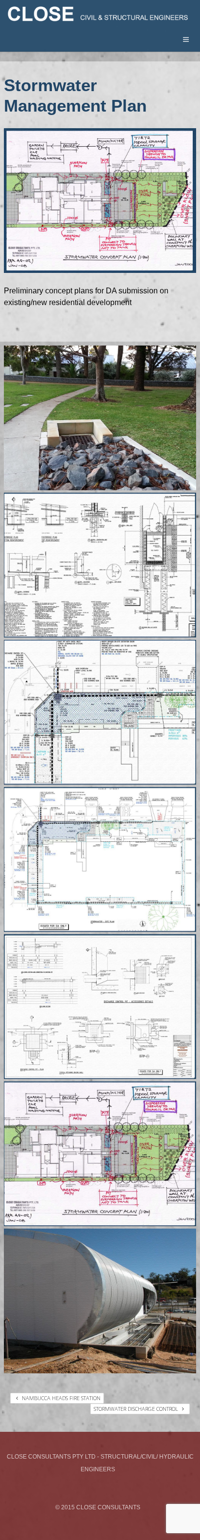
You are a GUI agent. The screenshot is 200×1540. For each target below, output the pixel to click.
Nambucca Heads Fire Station (60, 1398)
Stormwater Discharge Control (137, 1408)
